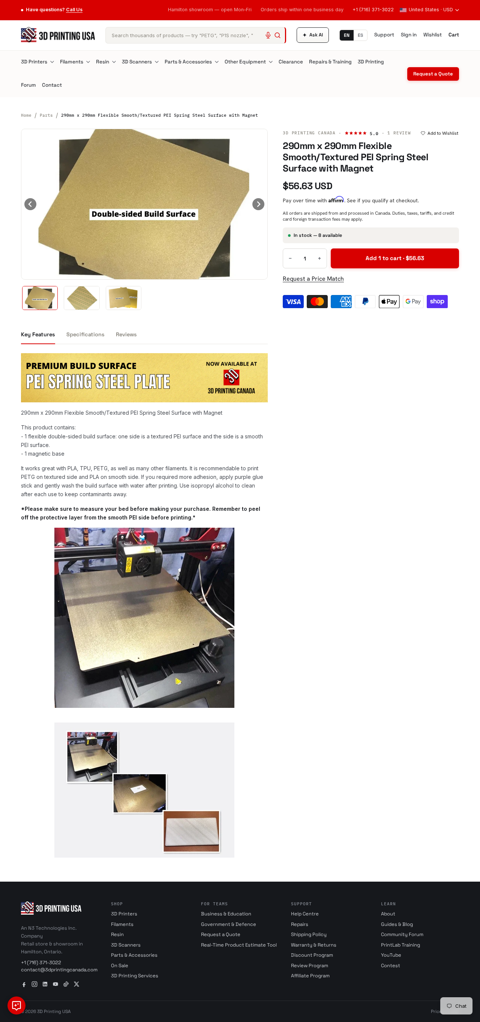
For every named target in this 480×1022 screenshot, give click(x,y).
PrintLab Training (400, 945)
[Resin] (114, 62)
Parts (46, 115)
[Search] (277, 35)
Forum (28, 85)
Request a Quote (433, 74)
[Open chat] (17, 1005)
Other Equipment (245, 62)
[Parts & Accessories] (217, 62)
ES (360, 35)
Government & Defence (228, 924)
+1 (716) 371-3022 (373, 9)
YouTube (391, 955)
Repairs (299, 924)
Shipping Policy (309, 934)
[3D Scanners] (157, 62)
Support (384, 35)
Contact (52, 85)
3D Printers (34, 62)
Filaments (71, 62)
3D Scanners (137, 62)
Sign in (409, 35)
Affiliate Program (310, 975)
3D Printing (371, 62)
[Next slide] (258, 204)
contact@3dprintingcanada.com (59, 969)
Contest (390, 965)
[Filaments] (88, 62)
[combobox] (195, 35)
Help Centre (305, 914)
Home (26, 115)
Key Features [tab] (38, 334)
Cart (453, 35)
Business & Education (226, 914)
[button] (40, 298)
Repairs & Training (330, 62)
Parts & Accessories (188, 62)
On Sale (119, 965)
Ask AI (313, 35)
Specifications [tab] (85, 334)
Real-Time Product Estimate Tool (239, 945)
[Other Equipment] (271, 62)
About (388, 914)
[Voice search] (268, 35)
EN (347, 35)
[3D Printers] (52, 62)
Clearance (291, 62)
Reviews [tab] (126, 334)
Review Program (309, 965)
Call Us (74, 9)
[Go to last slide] (30, 204)
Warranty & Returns (313, 945)
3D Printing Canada (309, 132)
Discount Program (312, 955)
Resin (102, 62)
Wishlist (432, 35)
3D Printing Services (134, 975)
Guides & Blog (397, 924)
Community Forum (402, 934)
